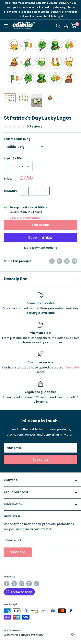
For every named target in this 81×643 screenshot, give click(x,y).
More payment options (40, 248)
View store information (25, 218)
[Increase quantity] (45, 191)
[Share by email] (74, 261)
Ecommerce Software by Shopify (23, 634)
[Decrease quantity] (24, 191)
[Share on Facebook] (52, 261)
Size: (15, 158)
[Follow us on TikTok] (36, 583)
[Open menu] (6, 25)
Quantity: (11, 191)
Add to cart (40, 225)
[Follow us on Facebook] (6, 583)
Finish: (17, 139)
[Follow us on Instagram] (21, 583)
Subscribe (41, 459)
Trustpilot (72, 367)
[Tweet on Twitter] (67, 261)
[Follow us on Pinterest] (29, 583)
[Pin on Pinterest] (59, 261)
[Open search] (58, 26)
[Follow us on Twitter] (14, 583)
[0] (73, 25)
